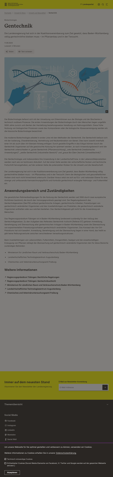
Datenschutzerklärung (66, 453)
